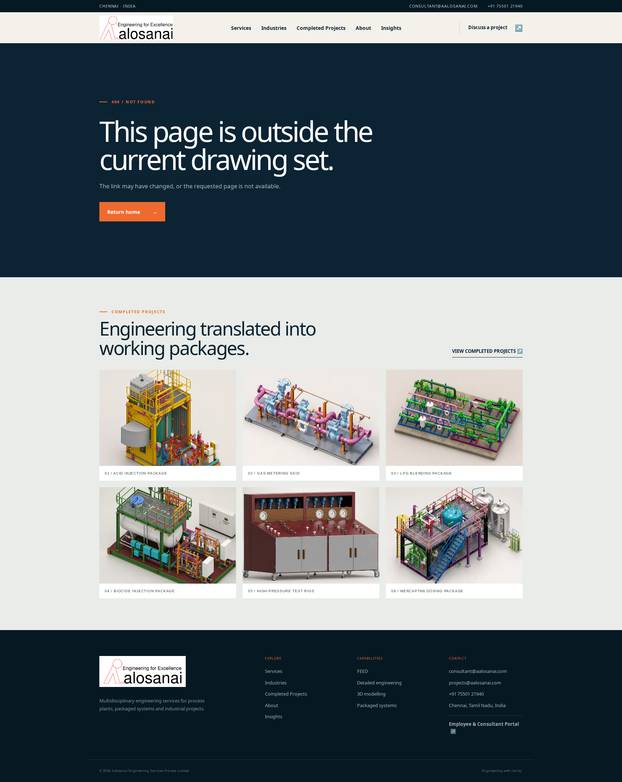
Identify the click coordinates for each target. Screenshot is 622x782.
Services (241, 27)
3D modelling (371, 694)
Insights (391, 27)
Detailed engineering (379, 682)
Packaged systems (377, 705)
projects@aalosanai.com (475, 682)
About (363, 27)
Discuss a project (495, 27)
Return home (132, 211)
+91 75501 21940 (505, 6)
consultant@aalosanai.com (443, 6)
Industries (274, 27)
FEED (362, 671)
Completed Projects (321, 27)
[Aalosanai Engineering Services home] (136, 27)
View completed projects (487, 351)
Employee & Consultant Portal (484, 727)
